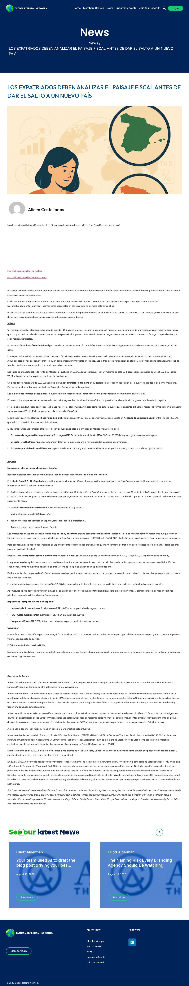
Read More (27, 897)
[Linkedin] (132, 942)
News (110, 8)
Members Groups (93, 8)
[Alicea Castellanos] (17, 214)
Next (21, 832)
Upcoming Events (126, 8)
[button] (164, 8)
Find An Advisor (94, 946)
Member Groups (95, 941)
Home (77, 8)
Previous (159, 832)
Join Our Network (149, 8)
